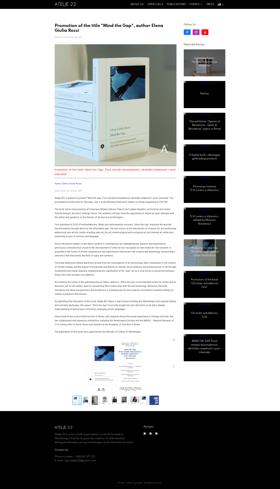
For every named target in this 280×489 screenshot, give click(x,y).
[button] (174, 339)
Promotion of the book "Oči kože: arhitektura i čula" (204, 283)
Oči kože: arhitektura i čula (204, 315)
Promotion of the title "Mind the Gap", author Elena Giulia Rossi (204, 252)
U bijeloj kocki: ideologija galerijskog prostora (204, 157)
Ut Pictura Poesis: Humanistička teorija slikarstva (204, 62)
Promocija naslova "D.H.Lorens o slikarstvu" (205, 188)
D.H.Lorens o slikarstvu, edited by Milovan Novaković (204, 220)
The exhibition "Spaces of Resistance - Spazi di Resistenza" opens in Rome (204, 125)
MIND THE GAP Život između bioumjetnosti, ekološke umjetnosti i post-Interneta (204, 347)
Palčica (204, 93)
